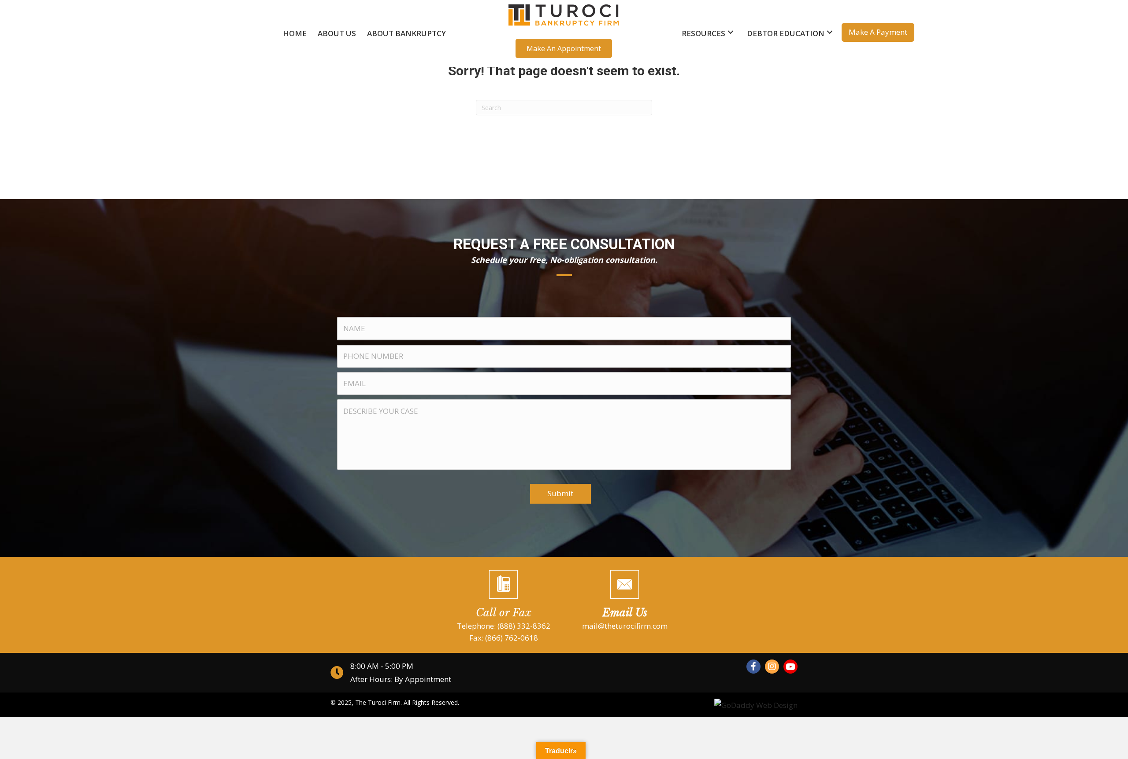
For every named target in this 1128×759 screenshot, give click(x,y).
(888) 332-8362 (523, 626)
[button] (564, 48)
